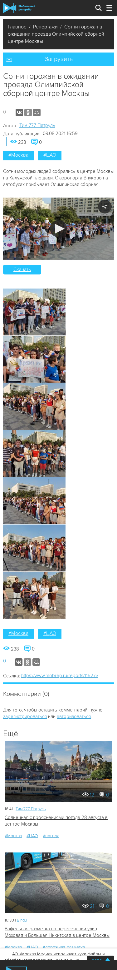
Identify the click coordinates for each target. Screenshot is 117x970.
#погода (51, 835)
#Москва (18, 155)
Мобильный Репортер (19, 8)
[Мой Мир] (37, 112)
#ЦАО (49, 155)
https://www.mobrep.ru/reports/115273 (59, 675)
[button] (58, 228)
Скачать (22, 269)
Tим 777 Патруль (37, 125)
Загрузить (59, 59)
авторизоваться (74, 716)
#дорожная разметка (64, 947)
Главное (17, 27)
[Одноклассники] (28, 112)
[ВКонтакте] (19, 112)
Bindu (22, 920)
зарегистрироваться (25, 716)
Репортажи (45, 27)
